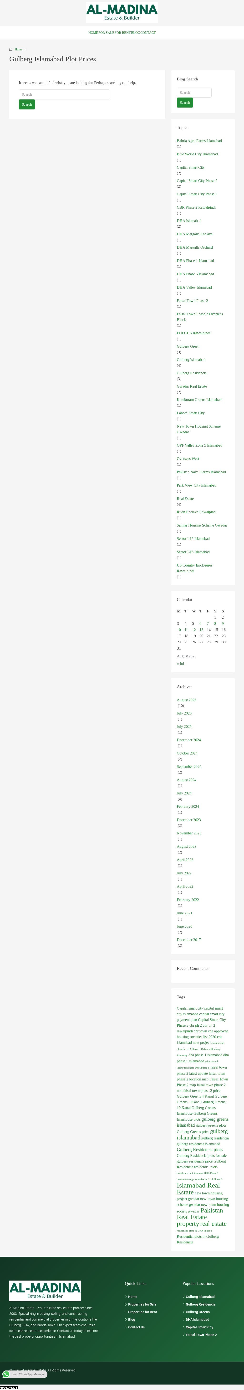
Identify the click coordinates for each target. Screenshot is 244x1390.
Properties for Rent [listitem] (142, 1312)
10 (179, 630)
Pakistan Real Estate (200, 1214)
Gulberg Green (188, 346)
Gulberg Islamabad (191, 360)
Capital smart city (190, 1008)
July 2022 (184, 873)
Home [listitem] (132, 1297)
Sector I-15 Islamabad (193, 539)
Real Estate (185, 499)
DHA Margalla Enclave (195, 234)
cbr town (200, 1031)
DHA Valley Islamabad (194, 287)
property (188, 1223)
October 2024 (187, 753)
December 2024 (189, 740)
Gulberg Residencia (192, 373)
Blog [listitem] (131, 1319)
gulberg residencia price (195, 1161)
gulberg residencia (215, 1138)
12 (194, 630)
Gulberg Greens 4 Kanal (195, 1096)
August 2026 (186, 700)
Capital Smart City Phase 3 (197, 194)
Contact (148, 33)
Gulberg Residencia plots (200, 1149)
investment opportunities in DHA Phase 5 (199, 1179)
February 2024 (188, 806)
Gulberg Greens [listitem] (198, 1312)
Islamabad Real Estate (198, 1188)
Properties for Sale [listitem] (142, 1304)
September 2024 (189, 766)
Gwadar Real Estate (192, 386)
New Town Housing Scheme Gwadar (199, 429)
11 (186, 630)
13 (201, 630)
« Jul (180, 664)
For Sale (106, 33)
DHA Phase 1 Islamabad (195, 261)
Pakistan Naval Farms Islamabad (201, 472)
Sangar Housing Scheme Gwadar (202, 525)
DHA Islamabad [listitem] (197, 1319)
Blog (135, 33)
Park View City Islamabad (196, 485)
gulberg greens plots (211, 1125)
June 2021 (184, 913)
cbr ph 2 (195, 1025)
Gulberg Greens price (193, 1132)
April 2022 (185, 886)
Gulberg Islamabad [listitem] (200, 1297)
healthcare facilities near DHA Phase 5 (198, 1173)
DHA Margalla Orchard (195, 247)
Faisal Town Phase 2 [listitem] (201, 1335)
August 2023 (186, 846)
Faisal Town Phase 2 (192, 301)
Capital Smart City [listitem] (199, 1327)
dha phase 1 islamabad (205, 1055)
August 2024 (186, 780)
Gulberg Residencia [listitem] (201, 1304)
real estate (213, 1223)
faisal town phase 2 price (201, 1091)
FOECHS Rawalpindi (193, 333)
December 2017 (189, 940)
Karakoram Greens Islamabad (199, 400)
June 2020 (184, 926)
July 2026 (184, 713)
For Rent (123, 33)
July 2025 (184, 727)
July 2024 (184, 793)
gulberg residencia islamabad (198, 1144)
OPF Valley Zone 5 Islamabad (199, 445)
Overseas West (188, 459)
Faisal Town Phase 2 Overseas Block (200, 317)
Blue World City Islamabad (197, 154)
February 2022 (188, 900)
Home (93, 33)
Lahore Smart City (191, 413)
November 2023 (189, 833)
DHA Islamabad (189, 221)
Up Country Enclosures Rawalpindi (194, 568)
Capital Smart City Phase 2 (197, 181)
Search (27, 104)
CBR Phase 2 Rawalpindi (196, 207)
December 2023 (189, 820)
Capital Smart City (191, 167)
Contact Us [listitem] (136, 1327)
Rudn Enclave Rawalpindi (197, 512)
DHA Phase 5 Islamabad (195, 274)
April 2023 (185, 860)
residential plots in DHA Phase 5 (194, 1230)
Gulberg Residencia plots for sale (202, 1155)
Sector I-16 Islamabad (193, 552)
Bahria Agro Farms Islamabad (199, 141)
